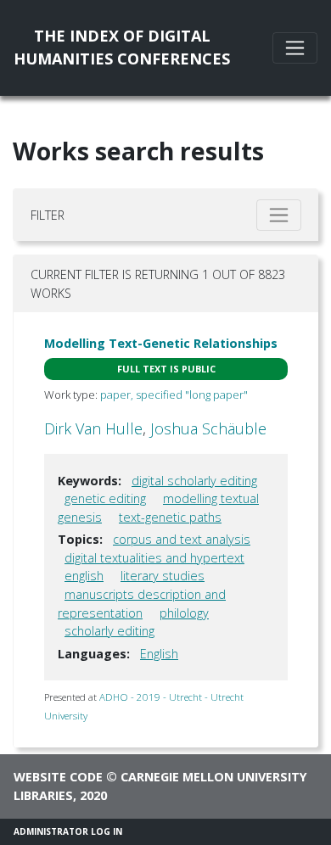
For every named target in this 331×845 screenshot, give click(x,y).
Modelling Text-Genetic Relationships (161, 343)
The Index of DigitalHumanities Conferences (122, 47)
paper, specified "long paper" (174, 394)
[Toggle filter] (278, 215)
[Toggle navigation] (294, 48)
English (159, 654)
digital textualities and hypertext (154, 558)
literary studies (163, 576)
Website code (58, 777)
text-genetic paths (170, 517)
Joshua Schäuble (208, 428)
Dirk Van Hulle (93, 428)
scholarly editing (109, 631)
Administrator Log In (68, 831)
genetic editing (105, 498)
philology (184, 613)
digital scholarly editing (194, 481)
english (84, 576)
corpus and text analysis (181, 539)
